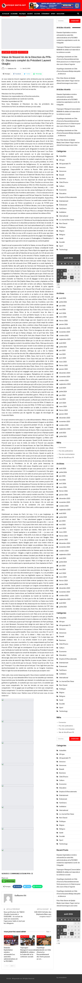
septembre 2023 (64, 429)
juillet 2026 (63, 302)
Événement (46, 13)
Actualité (5, 13)
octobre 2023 (63, 425)
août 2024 (62, 388)
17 (58, 277)
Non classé (63, 223)
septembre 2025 (64, 339)
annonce (62, 167)
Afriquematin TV (65, 164)
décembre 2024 (64, 373)
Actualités (6, 52)
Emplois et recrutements (68, 197)
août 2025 (62, 343)
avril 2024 (62, 403)
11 (61, 274)
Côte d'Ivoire (23, 52)
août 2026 (62, 298)
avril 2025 (62, 358)
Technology (63, 249)
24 (58, 281)
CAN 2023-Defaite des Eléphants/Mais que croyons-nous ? (42, 914)
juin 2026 (62, 306)
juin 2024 (62, 395)
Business (62, 178)
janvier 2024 (63, 414)
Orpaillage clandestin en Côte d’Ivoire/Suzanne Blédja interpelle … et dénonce (68, 71)
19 (65, 277)
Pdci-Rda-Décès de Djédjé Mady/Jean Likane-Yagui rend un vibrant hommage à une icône (68, 80)
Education (60, 13)
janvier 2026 (63, 324)
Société (30, 13)
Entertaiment (63, 201)
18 (61, 277)
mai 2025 (62, 354)
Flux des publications (66, 451)
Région (61, 231)
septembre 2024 (64, 384)
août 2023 (62, 433)
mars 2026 (63, 317)
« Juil (58, 287)
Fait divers (63, 208)
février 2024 (63, 410)
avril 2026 (62, 313)
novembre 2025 (64, 332)
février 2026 (63, 320)
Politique (22, 13)
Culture (37, 13)
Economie (14, 13)
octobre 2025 (63, 335)
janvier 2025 (63, 369)
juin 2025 (62, 350)
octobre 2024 (63, 380)
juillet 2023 (63, 436)
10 (58, 274)
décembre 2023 (64, 418)
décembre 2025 (64, 328)
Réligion (62, 234)
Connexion (62, 447)
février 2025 (63, 365)
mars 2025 (63, 362)
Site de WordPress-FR (66, 457)
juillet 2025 (63, 347)
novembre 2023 (64, 421)
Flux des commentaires (67, 454)
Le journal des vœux (66, 220)
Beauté (61, 175)
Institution (62, 212)
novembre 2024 (64, 377)
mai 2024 (62, 399)
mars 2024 (63, 406)
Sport (53, 13)
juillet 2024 (63, 391)
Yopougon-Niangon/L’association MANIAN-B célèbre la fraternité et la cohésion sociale (68, 49)
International (63, 216)
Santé (61, 238)
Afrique (14, 52)
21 (72, 277)
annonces (62, 171)
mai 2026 (62, 309)
